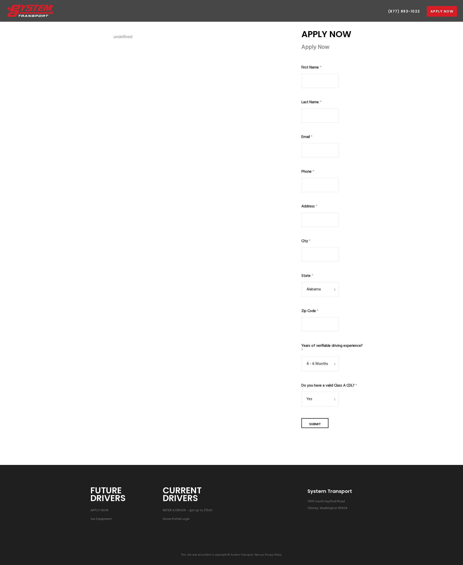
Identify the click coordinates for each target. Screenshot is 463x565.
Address (309, 206)
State (307, 276)
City (306, 241)
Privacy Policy (273, 554)
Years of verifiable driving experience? (332, 348)
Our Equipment (101, 519)
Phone (307, 172)
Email (307, 137)
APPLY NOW (99, 510)
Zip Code (310, 311)
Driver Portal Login (176, 519)
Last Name (311, 102)
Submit (315, 424)
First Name (311, 67)
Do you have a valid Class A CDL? (329, 385)
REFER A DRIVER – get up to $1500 (187, 510)
